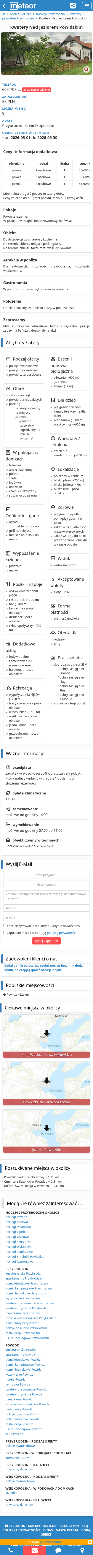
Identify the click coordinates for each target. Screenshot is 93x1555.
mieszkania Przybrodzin (22, 1313)
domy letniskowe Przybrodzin (26, 1283)
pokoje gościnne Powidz (22, 1414)
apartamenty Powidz (20, 1355)
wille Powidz (14, 1434)
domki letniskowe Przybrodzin (27, 1293)
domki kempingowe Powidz (25, 1364)
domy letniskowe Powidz (23, 1359)
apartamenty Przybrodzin (23, 1278)
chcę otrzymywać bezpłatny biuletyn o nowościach (43, 926)
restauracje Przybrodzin (22, 1333)
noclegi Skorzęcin (18, 1242)
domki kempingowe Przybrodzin (28, 1288)
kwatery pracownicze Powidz (26, 1389)
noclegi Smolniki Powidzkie (24, 1256)
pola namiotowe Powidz (22, 1419)
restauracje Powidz (19, 1424)
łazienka (11, 1493)
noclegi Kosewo (16, 1222)
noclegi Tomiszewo (19, 1252)
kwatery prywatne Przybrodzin (27, 1308)
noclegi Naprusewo (19, 1261)
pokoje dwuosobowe (20, 1446)
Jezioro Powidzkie (46, 1149)
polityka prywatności (21, 1530)
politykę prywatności (62, 933)
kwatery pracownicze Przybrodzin (29, 1303)
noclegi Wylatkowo (18, 1247)
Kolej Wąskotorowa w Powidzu (46, 1054)
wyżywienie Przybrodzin (22, 1298)
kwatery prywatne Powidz (23, 1394)
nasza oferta (67, 1530)
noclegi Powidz (16, 1217)
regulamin (69, 1526)
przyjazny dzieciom (19, 1469)
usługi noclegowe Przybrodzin (27, 1338)
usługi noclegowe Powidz (23, 1429)
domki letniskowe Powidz (23, 1369)
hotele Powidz (15, 1379)
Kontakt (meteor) (42, 1526)
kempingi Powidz (17, 1384)
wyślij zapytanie (46, 941)
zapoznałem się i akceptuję (41, 933)
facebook (16, 1526)
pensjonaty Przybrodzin (22, 1323)
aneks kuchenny (17, 1457)
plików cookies (51, 1542)
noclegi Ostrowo (17, 1237)
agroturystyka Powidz (20, 1350)
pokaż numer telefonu (36, 90)
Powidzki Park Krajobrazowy (46, 1102)
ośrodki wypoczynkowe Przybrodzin (30, 1318)
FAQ (85, 1526)
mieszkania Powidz (19, 1399)
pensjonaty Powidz (18, 1409)
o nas (48, 1530)
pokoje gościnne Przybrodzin (26, 1328)
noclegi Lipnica (16, 1232)
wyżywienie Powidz (19, 1374)
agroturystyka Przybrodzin (24, 1273)
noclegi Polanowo (18, 1227)
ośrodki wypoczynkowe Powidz (27, 1404)
